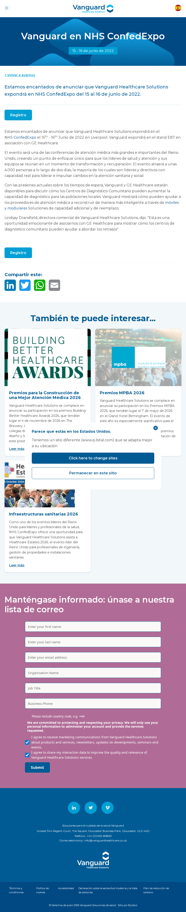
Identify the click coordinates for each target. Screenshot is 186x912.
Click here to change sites (93, 458)
